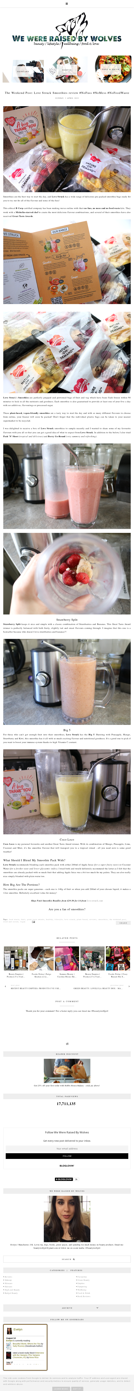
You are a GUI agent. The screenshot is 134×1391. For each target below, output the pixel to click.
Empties (80, 1283)
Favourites (82, 1276)
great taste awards (35, 919)
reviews (93, 919)
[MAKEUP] (67, 81)
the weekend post (117, 919)
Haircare (8, 1286)
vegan (22, 921)
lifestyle (59, 919)
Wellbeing (81, 1289)
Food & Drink (83, 1293)
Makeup (8, 1280)
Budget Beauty (11, 1293)
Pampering (82, 1286)
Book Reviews (83, 1296)
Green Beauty (83, 1280)
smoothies (103, 919)
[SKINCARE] (23, 81)
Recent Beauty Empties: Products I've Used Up (37, 988)
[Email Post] (33, 921)
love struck (69, 919)
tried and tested (10, 921)
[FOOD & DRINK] (110, 81)
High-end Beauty (12, 1289)
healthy (49, 919)
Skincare (8, 1283)
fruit (23, 919)
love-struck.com (95, 900)
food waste (14, 919)
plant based (82, 919)
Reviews (8, 1276)
